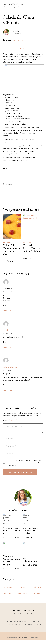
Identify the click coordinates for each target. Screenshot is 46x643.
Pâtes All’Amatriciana (30, 560)
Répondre (7, 311)
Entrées (24, 48)
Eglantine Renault (33, 637)
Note (5, 305)
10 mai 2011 (8, 334)
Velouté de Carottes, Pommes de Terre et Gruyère (11, 560)
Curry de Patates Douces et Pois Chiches (31, 248)
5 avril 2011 (7, 292)
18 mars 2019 (8, 370)
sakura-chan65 (10, 366)
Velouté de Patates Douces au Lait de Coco (11, 249)
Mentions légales (12, 637)
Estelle (15, 30)
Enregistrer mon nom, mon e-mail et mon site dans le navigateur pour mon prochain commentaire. (24, 463)
